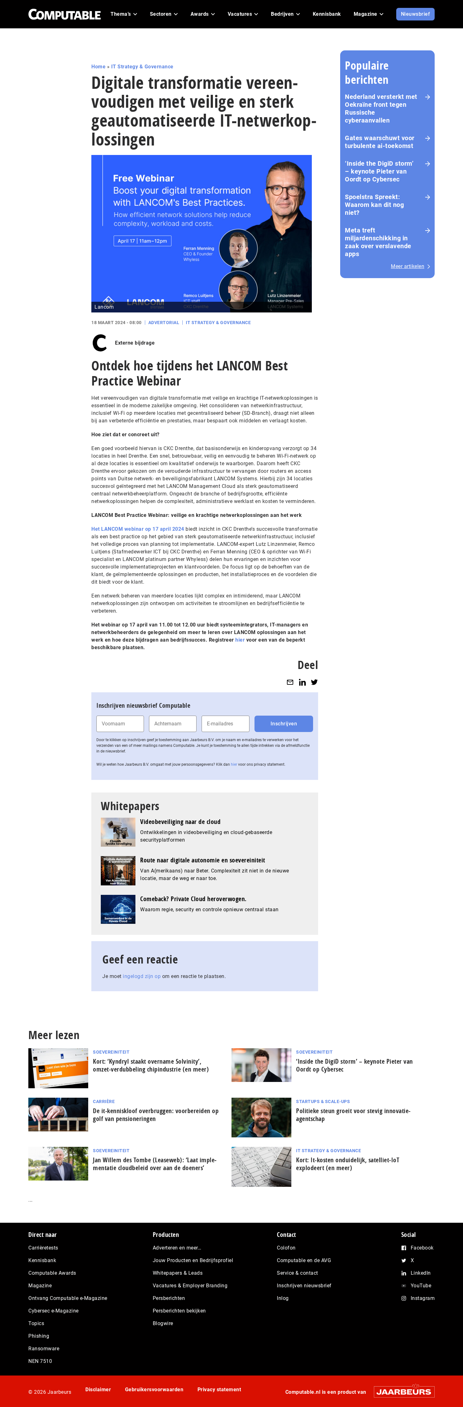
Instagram (423, 1298)
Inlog (283, 1298)
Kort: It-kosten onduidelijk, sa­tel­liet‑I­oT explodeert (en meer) (347, 1164)
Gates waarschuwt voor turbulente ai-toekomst (379, 142)
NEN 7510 (40, 1361)
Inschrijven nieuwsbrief (304, 1286)
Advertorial (164, 322)
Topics (36, 1323)
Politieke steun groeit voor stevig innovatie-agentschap (353, 1115)
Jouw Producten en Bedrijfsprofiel (193, 1260)
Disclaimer (98, 1390)
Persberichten (169, 1298)
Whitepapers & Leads (178, 1273)
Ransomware (43, 1349)
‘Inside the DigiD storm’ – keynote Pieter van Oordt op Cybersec (379, 171)
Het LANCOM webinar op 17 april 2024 (137, 529)
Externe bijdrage (135, 343)
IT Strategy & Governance (142, 67)
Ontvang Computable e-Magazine (67, 1298)
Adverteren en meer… (177, 1248)
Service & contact (297, 1273)
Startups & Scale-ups (323, 1101)
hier (234, 764)
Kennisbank (42, 1260)
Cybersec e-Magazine (53, 1311)
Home (98, 67)
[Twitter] (314, 682)
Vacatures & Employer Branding (190, 1286)
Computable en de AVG (304, 1260)
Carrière (104, 1101)
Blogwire (163, 1323)
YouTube (421, 1286)
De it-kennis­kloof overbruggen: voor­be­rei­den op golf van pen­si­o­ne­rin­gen (156, 1115)
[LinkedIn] (302, 682)
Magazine (40, 1286)
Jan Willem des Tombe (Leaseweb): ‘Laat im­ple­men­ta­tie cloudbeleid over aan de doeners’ (154, 1164)
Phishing (38, 1336)
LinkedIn (421, 1273)
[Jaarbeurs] (401, 1392)
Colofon (286, 1248)
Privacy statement (219, 1390)
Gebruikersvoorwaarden (154, 1390)
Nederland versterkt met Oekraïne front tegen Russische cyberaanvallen (381, 108)
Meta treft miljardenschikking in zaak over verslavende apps (378, 242)
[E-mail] (290, 682)
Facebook (422, 1248)
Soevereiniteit (111, 1052)
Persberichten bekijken (179, 1311)
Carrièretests (43, 1248)
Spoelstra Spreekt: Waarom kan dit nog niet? (374, 204)
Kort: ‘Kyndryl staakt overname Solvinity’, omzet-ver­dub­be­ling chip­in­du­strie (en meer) (151, 1065)
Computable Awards (52, 1273)
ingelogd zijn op (142, 976)
